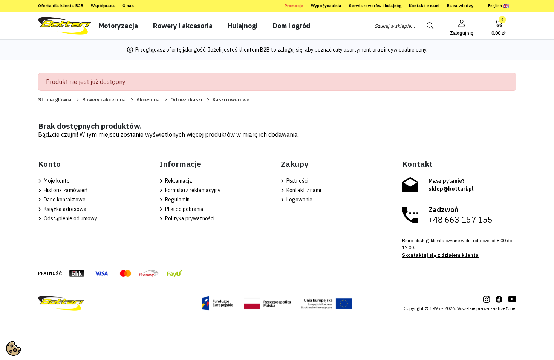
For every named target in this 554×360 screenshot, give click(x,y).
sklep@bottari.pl (451, 188)
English (495, 5)
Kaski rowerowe (231, 99)
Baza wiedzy (460, 5)
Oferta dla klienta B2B (60, 5)
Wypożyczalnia (326, 5)
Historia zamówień (65, 190)
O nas (128, 5)
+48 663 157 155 (461, 219)
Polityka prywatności (189, 218)
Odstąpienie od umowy (70, 218)
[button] (498, 25)
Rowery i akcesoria (104, 99)
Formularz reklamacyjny (192, 190)
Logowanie (298, 199)
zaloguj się (290, 49)
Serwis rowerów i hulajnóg (375, 5)
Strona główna (55, 99)
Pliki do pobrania (184, 209)
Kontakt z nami (424, 5)
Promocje (294, 5)
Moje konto (56, 180)
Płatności (296, 180)
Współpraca (103, 5)
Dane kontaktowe (64, 199)
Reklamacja (178, 180)
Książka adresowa (65, 209)
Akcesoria (148, 99)
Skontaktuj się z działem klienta (440, 255)
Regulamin (177, 199)
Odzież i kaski (186, 99)
